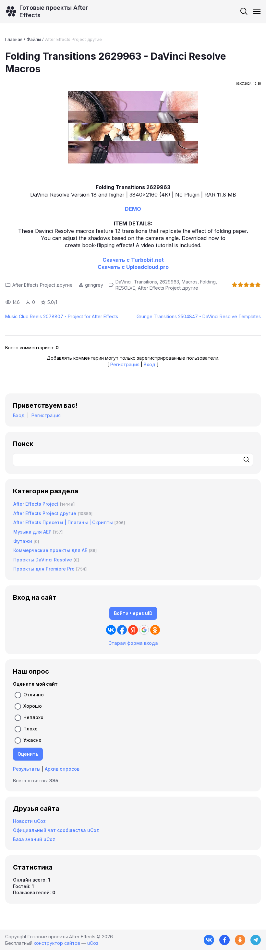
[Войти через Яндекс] (133, 630)
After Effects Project (35, 504)
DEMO (133, 209)
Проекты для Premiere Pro (44, 568)
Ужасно (32, 740)
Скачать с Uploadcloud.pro (133, 267)
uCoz (93, 943)
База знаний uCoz (34, 839)
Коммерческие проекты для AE (50, 550)
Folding (208, 281)
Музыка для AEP (32, 532)
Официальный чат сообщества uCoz (56, 830)
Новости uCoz (29, 821)
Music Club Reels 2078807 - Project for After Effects (61, 316)
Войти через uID (133, 613)
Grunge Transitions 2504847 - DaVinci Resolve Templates (199, 316)
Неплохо (33, 717)
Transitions (145, 281)
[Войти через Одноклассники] (155, 630)
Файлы (34, 39)
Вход (149, 364)
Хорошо (32, 706)
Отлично (33, 694)
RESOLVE (125, 288)
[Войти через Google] (144, 630)
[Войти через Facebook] (122, 630)
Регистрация (124, 364)
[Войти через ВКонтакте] (111, 630)
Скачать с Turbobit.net (133, 260)
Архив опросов (62, 769)
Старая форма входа (133, 643)
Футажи (22, 541)
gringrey (94, 285)
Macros (190, 281)
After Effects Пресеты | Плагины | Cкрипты (63, 522)
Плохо (30, 728)
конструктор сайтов (57, 943)
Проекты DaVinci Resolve (42, 559)
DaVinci (123, 281)
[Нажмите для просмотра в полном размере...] (133, 128)
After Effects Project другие (73, 39)
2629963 (169, 281)
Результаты (27, 769)
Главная (13, 39)
